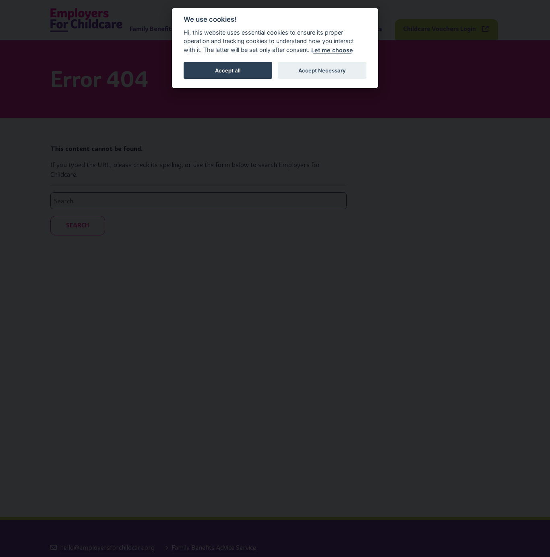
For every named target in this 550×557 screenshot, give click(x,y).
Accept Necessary (322, 70)
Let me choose (332, 50)
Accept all (227, 70)
